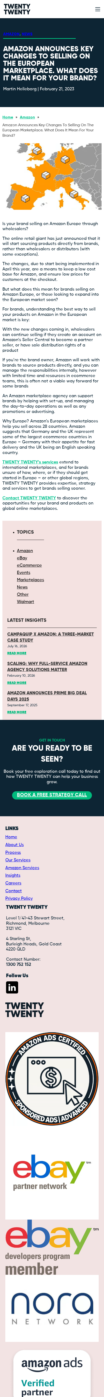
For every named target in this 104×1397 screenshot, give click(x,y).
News (27, 34)
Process (13, 852)
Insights (12, 875)
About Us (14, 845)
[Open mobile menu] (97, 9)
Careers (13, 883)
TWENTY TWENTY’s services (30, 462)
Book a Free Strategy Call (52, 795)
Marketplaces (30, 580)
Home (7, 117)
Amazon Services (22, 868)
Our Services (17, 860)
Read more (16, 653)
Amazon (11, 34)
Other (23, 594)
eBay (22, 558)
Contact (13, 891)
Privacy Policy (19, 898)
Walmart (25, 602)
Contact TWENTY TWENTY (29, 498)
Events (23, 573)
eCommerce (29, 565)
